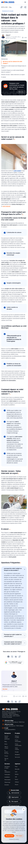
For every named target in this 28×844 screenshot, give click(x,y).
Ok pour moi (9, 835)
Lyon (16, 771)
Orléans (17, 782)
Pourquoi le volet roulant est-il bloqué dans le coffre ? (13, 66)
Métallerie (17, 754)
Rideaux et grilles (17, 736)
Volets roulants (17, 748)
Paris (16, 766)
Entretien (7, 784)
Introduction (4, 59)
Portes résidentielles (17, 744)
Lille (16, 776)
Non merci (19, 835)
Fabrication (7, 774)
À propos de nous (6, 752)
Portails (17, 752)
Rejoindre (21, 91)
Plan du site (6, 759)
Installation (7, 777)
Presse (6, 756)
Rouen (16, 784)
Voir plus (4, 689)
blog (10, 7)
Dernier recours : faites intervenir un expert (13, 74)
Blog (6, 741)
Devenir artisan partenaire (7, 737)
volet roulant (17, 170)
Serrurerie (17, 757)
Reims (16, 779)
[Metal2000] (8, 2)
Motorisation (7, 779)
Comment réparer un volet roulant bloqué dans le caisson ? (12, 71)
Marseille (17, 769)
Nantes (16, 774)
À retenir (3, 77)
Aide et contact (6, 747)
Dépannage (7, 782)
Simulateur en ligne (7, 767)
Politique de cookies (14, 839)
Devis (6, 744)
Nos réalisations (7, 771)
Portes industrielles (17, 740)
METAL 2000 (4, 7)
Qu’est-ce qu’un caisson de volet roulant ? (12, 62)
